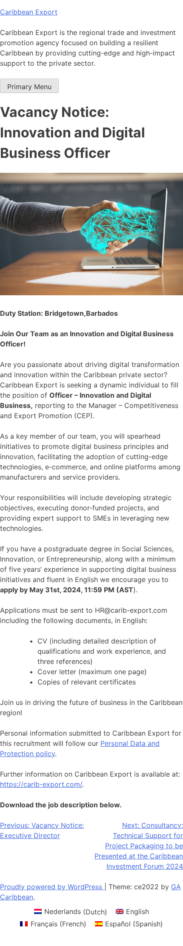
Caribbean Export (28, 12)
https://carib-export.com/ (41, 784)
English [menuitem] (137, 911)
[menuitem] (71, 911)
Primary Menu (29, 86)
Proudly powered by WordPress (52, 886)
